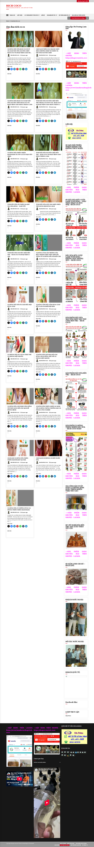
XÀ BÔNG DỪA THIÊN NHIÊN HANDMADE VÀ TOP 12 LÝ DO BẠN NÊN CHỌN (19, 154)
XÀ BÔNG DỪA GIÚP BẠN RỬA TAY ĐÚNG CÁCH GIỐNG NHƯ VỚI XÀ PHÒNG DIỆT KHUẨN (46, 356)
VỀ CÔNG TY (85, 845)
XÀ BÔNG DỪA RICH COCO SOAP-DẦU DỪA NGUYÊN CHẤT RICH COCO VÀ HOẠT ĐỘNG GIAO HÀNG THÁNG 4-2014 (19, 102)
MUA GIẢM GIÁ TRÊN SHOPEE (78, 15)
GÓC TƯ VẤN (63, 843)
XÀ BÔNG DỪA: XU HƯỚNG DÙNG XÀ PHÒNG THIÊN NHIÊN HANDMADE (19, 509)
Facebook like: (72, 702)
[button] (68, 18)
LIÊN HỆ (43, 15)
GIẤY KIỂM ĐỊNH (70, 843)
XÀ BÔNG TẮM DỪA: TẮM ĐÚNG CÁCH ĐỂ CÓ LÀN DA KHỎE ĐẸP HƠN (48, 305)
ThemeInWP (31, 843)
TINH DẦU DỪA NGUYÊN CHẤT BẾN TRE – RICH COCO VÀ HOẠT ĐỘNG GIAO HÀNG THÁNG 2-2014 (48, 154)
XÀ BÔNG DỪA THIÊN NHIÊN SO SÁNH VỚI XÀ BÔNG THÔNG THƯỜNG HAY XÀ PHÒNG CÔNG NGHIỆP (48, 408)
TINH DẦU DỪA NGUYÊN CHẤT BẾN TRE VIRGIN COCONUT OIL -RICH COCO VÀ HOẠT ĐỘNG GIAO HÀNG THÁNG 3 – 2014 (48, 102)
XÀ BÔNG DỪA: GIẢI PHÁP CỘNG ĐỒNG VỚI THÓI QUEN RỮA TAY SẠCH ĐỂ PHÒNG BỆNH (19, 408)
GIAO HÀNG (61, 845)
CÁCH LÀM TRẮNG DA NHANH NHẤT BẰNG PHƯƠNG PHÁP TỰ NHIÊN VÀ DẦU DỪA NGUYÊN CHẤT (47, 50)
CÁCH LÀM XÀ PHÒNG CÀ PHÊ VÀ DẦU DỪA (48, 459)
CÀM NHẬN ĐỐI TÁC (51, 15)
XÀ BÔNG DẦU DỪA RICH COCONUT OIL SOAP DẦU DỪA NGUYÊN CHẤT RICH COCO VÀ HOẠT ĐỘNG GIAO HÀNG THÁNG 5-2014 (19, 51)
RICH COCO (13, 5)
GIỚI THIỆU (19, 15)
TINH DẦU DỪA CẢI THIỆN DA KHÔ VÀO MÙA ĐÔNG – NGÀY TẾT (18, 205)
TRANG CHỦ (12, 15)
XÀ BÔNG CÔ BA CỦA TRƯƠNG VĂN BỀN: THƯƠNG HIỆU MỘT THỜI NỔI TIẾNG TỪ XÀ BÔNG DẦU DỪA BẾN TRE (48, 254)
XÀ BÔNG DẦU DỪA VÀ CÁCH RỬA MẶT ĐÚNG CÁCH (19, 305)
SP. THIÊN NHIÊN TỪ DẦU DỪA (31, 15)
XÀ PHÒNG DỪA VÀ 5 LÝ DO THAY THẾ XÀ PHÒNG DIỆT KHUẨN (19, 355)
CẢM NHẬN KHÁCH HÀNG (81, 843)
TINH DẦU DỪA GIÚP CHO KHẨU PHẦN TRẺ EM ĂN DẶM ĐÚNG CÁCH (48, 205)
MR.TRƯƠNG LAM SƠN (76, 845)
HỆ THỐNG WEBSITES (64, 15)
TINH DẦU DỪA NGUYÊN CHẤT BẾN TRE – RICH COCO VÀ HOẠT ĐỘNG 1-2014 (18, 254)
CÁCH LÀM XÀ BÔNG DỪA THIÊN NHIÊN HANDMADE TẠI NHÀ (17, 459)
